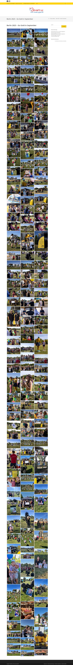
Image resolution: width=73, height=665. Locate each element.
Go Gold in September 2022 (55, 36)
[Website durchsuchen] (65, 3)
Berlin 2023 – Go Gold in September (61, 18)
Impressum (45, 663)
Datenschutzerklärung (51, 663)
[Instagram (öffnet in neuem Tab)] (9, 1)
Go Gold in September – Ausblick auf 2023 (60, 663)
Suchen (52, 24)
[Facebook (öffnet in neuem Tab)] (8, 1)
